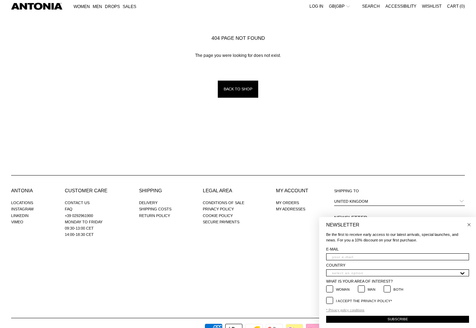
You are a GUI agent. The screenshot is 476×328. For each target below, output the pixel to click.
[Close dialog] (469, 224)
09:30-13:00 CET (79, 228)
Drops (112, 6)
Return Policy (154, 216)
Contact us (77, 203)
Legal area (217, 190)
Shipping (150, 190)
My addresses (290, 209)
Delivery (148, 203)
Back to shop (238, 89)
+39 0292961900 (79, 216)
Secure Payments (221, 222)
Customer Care (86, 190)
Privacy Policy (218, 209)
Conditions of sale (223, 203)
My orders (287, 203)
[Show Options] (462, 273)
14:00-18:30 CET (79, 234)
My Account (292, 190)
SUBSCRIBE (397, 319)
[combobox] (395, 273)
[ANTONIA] (36, 6)
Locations (22, 203)
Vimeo (17, 222)
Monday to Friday (83, 222)
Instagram (22, 209)
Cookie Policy (218, 216)
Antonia (22, 190)
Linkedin (20, 216)
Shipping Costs (155, 209)
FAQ (68, 209)
